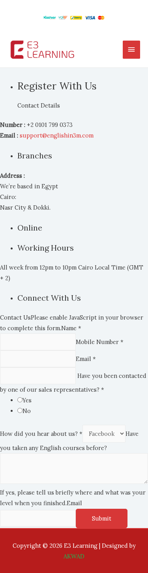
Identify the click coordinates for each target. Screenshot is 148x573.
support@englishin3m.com (57, 135)
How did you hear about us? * (41, 433)
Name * (71, 328)
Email (74, 503)
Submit (101, 518)
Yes (27, 400)
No (26, 411)
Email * (86, 359)
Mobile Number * (100, 342)
